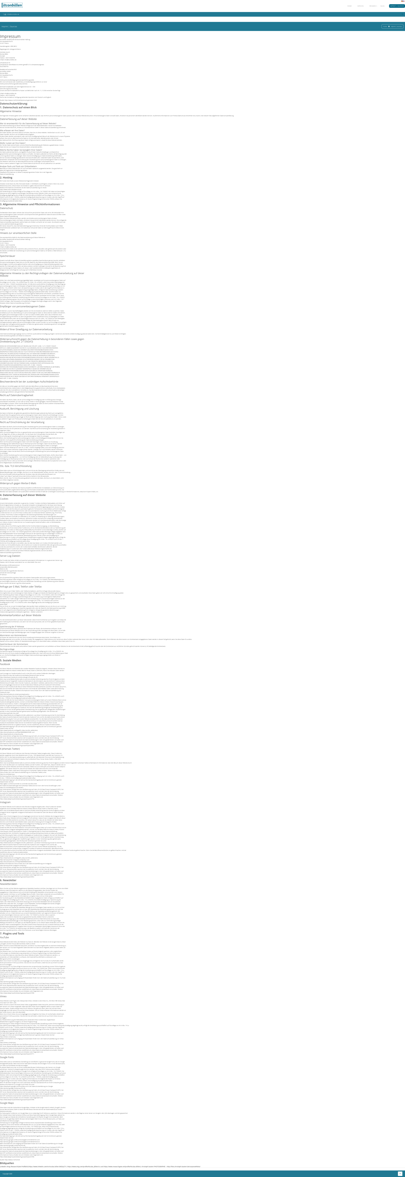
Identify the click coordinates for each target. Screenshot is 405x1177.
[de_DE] (402, 1)
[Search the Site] (402, 14)
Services (360, 6)
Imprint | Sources (397, 6)
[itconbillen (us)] (12, 2)
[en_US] (403, 1)
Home (349, 6)
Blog (382, 6)
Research (373, 6)
